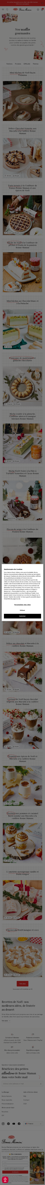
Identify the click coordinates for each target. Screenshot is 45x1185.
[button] (5, 1180)
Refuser (22, 610)
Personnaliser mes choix (22, 604)
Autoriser (22, 616)
